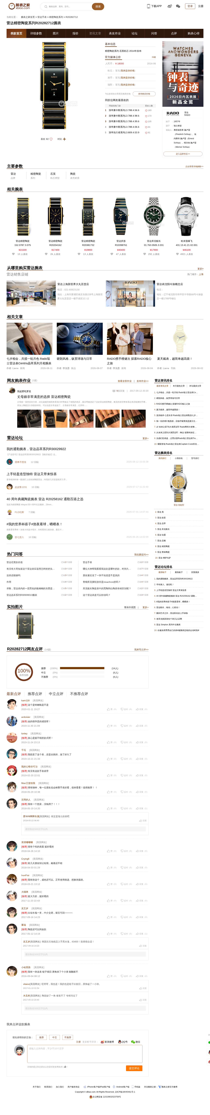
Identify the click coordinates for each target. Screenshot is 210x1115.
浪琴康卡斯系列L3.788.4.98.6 (122, 115)
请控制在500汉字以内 (36, 829)
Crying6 (25, 858)
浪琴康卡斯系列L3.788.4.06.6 (122, 127)
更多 (200, 268)
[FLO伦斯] (10, 512)
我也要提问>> (141, 554)
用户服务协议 (73, 1087)
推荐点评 (35, 694)
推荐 (41, 1037)
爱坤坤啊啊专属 (31, 816)
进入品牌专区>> (183, 154)
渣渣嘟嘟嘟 (27, 842)
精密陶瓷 (36, 173)
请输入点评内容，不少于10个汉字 (46, 1048)
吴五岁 (24, 908)
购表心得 (194, 33)
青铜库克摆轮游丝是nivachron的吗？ (102, 582)
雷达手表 (42, 17)
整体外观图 (130, 607)
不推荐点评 (79, 694)
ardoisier (25, 717)
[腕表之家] (19, 6)
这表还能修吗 (13, 575)
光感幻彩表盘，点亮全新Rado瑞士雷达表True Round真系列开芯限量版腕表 (177, 438)
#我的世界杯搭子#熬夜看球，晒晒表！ (173, 602)
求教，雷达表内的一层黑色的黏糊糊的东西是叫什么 (31, 588)
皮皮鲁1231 (21, 487)
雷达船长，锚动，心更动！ (168, 607)
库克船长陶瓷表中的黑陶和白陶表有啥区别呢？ (107, 588)
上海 (201, 274)
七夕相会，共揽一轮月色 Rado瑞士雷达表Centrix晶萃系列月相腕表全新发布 (177, 392)
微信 (138, 1042)
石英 (53, 173)
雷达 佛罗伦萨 (164, 558)
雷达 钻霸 (161, 535)
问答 (154, 33)
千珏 (23, 750)
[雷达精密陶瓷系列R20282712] (54, 43)
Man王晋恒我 (28, 783)
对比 (59, 139)
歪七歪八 (19, 537)
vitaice (26, 984)
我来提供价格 (128, 70)
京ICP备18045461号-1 (125, 1092)
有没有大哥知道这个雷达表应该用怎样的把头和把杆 (31, 568)
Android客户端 (123, 1087)
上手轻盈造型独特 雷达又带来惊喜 (171, 590)
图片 (56, 33)
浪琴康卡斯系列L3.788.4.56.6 (122, 110)
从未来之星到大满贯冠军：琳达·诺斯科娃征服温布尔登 (177, 432)
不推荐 (67, 1037)
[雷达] (172, 112)
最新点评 (14, 694)
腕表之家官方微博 (169, 1087)
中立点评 (56, 694)
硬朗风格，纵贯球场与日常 (168, 398)
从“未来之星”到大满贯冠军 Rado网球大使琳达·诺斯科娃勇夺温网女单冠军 (177, 427)
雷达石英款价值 (15, 562)
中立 (54, 1037)
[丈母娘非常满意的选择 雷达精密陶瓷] (29, 419)
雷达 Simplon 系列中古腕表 (168, 624)
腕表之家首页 (28, 17)
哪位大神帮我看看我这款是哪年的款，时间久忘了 (107, 568)
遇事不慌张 (20, 462)
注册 (200, 6)
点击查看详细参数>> (194, 166)
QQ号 (125, 1042)
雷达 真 (160, 512)
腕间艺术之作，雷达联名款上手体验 (172, 613)
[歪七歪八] (10, 537)
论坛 (134, 33)
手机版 (137, 1087)
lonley (24, 733)
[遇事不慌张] (10, 462)
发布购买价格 (144, 94)
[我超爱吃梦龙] (12, 389)
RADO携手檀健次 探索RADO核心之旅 (173, 404)
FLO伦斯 (19, 512)
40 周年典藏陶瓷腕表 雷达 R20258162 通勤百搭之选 (177, 596)
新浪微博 (109, 1042)
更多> (145, 438)
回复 (145, 820)
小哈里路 (26, 967)
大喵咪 (24, 892)
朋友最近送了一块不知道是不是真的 (101, 575)
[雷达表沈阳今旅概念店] (154, 293)
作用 (9, 582)
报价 (75, 33)
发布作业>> (142, 381)
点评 (174, 33)
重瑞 (23, 925)
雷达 (186, 112)
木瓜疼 (26, 995)
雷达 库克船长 (163, 529)
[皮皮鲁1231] (10, 487)
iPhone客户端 (93, 1087)
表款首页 (16, 33)
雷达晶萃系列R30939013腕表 (22, 595)
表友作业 (115, 33)
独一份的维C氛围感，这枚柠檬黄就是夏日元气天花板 (177, 421)
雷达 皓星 (161, 518)
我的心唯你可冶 (29, 766)
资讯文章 (95, 33)
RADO (187, 115)
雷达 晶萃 (161, 523)
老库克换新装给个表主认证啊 (169, 619)
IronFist (25, 875)
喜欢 (45, 139)
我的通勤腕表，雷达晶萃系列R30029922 (174, 579)
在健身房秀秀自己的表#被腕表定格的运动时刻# (178, 630)
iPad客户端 (105, 1087)
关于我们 (37, 1087)
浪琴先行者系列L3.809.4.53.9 (122, 132)
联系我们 (48, 1087)
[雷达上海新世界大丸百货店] (55, 293)
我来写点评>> (141, 649)
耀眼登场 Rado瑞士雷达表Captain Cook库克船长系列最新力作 (178, 444)
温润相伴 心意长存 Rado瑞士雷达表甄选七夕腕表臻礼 (177, 415)
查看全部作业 (125, 381)
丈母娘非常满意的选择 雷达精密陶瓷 (44, 397)
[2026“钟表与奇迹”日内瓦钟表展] (182, 43)
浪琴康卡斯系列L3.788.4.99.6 (122, 121)
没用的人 (26, 799)
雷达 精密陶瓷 (163, 546)
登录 (190, 6)
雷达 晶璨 (161, 540)
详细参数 (36, 33)
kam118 (25, 700)
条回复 (120, 391)
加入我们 (60, 1087)
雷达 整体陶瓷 (163, 552)
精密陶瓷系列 (56, 17)
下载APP (156, 6)
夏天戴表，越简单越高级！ (168, 410)
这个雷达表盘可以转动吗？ (96, 595)
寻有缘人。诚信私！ (165, 584)
